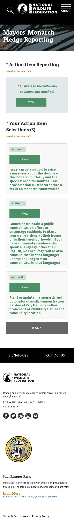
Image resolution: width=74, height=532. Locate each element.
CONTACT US (55, 355)
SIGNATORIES (18, 355)
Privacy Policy (40, 516)
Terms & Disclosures (15, 516)
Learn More (11, 493)
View (31, 102)
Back (37, 328)
